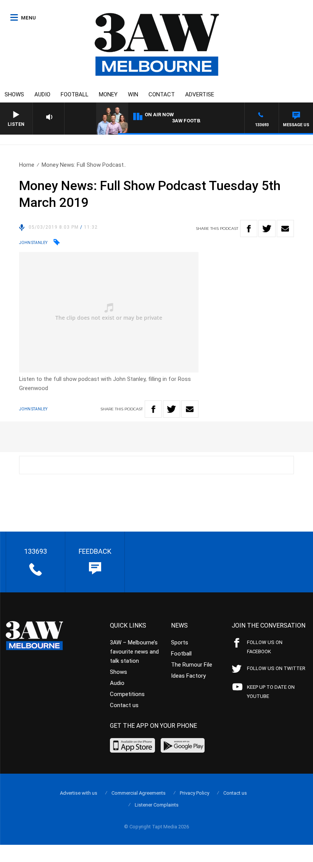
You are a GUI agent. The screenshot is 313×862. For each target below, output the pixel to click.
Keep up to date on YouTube (271, 691)
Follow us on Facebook (264, 646)
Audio (42, 94)
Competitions (127, 694)
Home (26, 164)
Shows (14, 94)
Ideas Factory (188, 675)
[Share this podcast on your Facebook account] (248, 228)
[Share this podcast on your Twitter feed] (267, 228)
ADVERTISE (199, 94)
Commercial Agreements (138, 793)
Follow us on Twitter (276, 668)
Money (108, 94)
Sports (179, 642)
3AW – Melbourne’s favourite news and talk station (134, 651)
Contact (161, 94)
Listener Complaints (157, 805)
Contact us (124, 705)
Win (133, 94)
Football (75, 94)
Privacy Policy (194, 793)
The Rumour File (191, 664)
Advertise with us (78, 793)
